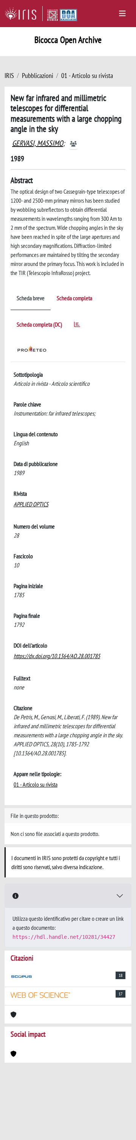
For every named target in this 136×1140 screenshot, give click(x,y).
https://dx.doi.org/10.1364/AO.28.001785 (57, 656)
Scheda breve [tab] (31, 298)
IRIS (9, 75)
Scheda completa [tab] (74, 298)
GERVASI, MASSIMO (37, 143)
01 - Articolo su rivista (87, 75)
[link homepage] (24, 13)
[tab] (77, 325)
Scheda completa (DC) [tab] (39, 324)
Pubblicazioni (37, 75)
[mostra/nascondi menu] (122, 14)
